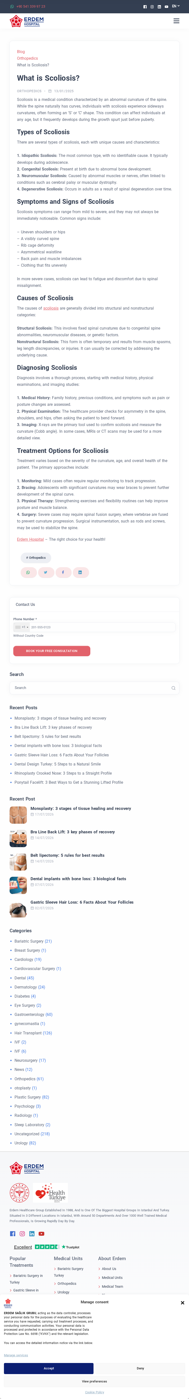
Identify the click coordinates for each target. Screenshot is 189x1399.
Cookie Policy (94, 1392)
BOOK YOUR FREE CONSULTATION (52, 651)
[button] (182, 1302)
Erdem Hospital (30, 539)
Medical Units (112, 1278)
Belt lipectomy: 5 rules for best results (48, 736)
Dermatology (26, 987)
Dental (20, 978)
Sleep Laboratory (29, 1124)
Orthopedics (29, 91)
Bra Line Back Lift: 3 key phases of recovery (53, 727)
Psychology (25, 1106)
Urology (21, 1143)
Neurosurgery (26, 1060)
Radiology (23, 1115)
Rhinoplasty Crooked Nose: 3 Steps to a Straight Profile (63, 773)
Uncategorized (27, 1134)
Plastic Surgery (28, 1097)
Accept (49, 1368)
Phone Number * (25, 619)
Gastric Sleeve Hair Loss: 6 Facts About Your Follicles (62, 755)
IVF (17, 1042)
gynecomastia (27, 1023)
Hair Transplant (28, 1033)
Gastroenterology (29, 1014)
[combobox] (22, 627)
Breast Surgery (27, 950)
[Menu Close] (176, 21)
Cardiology (24, 959)
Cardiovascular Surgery (35, 968)
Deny (140, 1368)
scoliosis (51, 308)
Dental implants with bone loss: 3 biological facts (58, 745)
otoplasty (23, 1088)
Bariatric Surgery (29, 941)
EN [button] (174, 6)
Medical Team (112, 1286)
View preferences (94, 1381)
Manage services (16, 1355)
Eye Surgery (25, 1005)
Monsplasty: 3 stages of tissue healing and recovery (60, 718)
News (19, 1069)
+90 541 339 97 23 (30, 6)
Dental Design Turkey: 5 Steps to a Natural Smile (58, 764)
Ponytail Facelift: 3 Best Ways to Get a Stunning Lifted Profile (69, 782)
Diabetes (22, 996)
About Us (109, 1269)
